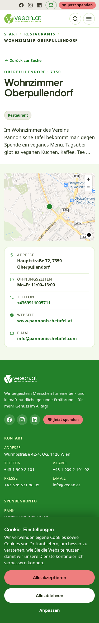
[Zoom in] (88, 179)
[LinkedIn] (39, 5)
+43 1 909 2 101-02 (71, 469)
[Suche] (75, 19)
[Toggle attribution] (89, 235)
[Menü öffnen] (89, 19)
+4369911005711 (33, 303)
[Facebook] (21, 5)
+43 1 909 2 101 (19, 469)
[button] (49, 206)
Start (10, 34)
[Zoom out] (88, 187)
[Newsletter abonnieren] (51, 5)
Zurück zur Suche (25, 60)
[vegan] (20, 379)
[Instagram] (30, 5)
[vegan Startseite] (22, 18)
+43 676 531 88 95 (21, 484)
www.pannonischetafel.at (44, 321)
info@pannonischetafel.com (47, 338)
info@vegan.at (66, 484)
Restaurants (39, 34)
